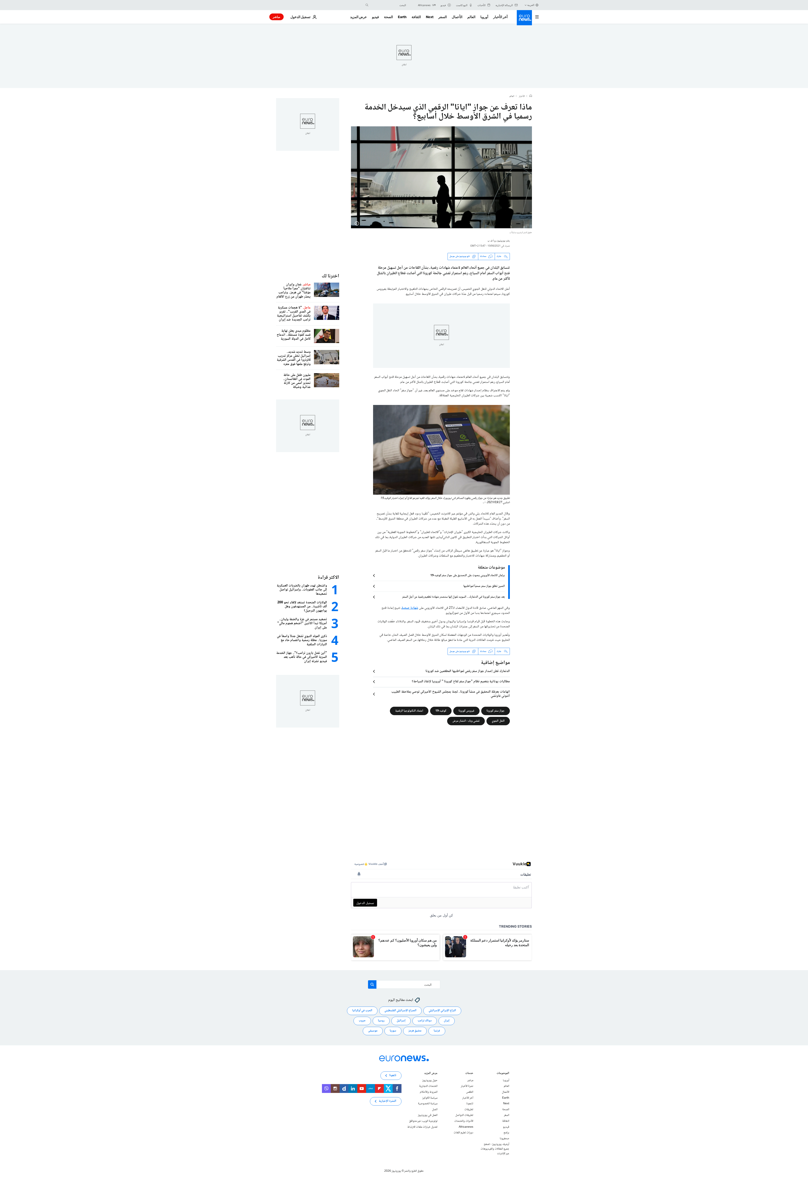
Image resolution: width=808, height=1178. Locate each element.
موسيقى (372, 1031)
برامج (506, 1132)
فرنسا (437, 1031)
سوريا (393, 1031)
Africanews (466, 1127)
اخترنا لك (330, 276)
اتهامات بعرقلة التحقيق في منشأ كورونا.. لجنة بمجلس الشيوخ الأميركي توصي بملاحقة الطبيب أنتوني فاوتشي (450, 694)
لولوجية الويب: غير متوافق (423, 1121)
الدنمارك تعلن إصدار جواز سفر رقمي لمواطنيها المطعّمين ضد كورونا (467, 671)
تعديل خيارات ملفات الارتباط (422, 1127)
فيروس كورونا (466, 710)
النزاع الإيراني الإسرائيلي (442, 1010)
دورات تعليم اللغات (463, 1132)
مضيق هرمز (414, 1031)
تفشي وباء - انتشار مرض (466, 721)
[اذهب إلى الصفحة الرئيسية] (524, 17)
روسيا (381, 1020)
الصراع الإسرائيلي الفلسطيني (400, 1010)
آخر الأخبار (500, 17)
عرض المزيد (430, 1073)
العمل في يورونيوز (427, 1115)
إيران (446, 1020)
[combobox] (388, 5)
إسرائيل (401, 1020)
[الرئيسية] (530, 96)
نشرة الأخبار (467, 1086)
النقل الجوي (498, 721)
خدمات (469, 1073)
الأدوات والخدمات (463, 1121)
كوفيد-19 (440, 710)
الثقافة (416, 17)
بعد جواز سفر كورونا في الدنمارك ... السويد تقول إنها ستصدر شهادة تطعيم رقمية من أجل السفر (453, 597)
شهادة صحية (409, 608)
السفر (442, 17)
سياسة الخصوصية (427, 1103)
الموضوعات (503, 1073)
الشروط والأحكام (428, 1092)
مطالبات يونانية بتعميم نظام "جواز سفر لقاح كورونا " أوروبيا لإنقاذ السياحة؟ (461, 682)
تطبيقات (468, 1109)
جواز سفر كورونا (495, 710)
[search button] (367, 5)
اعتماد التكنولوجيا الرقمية (409, 710)
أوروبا (484, 17)
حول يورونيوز (429, 1080)
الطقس (469, 1092)
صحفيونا (504, 1138)
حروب (362, 1020)
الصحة (388, 17)
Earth (402, 17)
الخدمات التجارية (428, 1086)
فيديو (375, 17)
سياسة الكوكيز (429, 1098)
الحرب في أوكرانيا (362, 1010)
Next (429, 17)
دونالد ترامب (425, 1020)
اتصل (434, 1109)
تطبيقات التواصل (464, 1115)
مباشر (276, 17)
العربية (530, 5)
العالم (471, 17)
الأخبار (522, 96)
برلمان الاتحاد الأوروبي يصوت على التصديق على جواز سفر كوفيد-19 (467, 575)
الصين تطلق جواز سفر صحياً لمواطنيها (484, 586)
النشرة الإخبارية (387, 1101)
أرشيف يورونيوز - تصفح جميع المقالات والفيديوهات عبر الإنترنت (495, 1149)
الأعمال (457, 17)
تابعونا (469, 1103)
